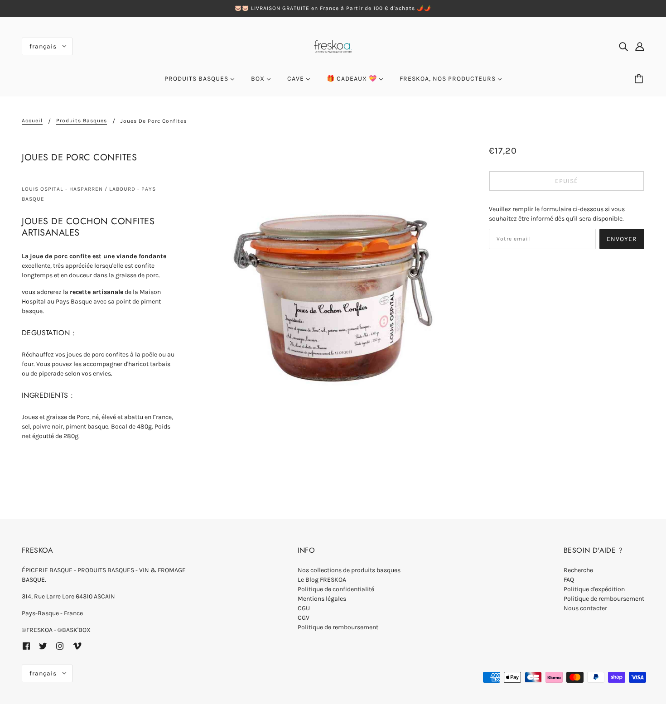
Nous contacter (585, 608)
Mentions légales (322, 599)
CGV (303, 618)
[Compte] (640, 46)
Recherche (578, 570)
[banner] (333, 45)
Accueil (32, 121)
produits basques (81, 121)
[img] (623, 46)
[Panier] (640, 79)
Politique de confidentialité (336, 589)
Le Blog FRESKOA (322, 579)
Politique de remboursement (338, 627)
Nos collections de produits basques (349, 570)
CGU (304, 608)
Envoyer (622, 239)
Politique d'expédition (594, 589)
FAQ (569, 579)
